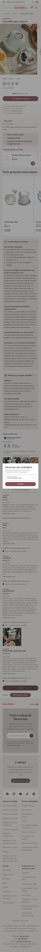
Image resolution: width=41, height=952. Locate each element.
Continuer (20, 484)
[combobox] (20, 477)
